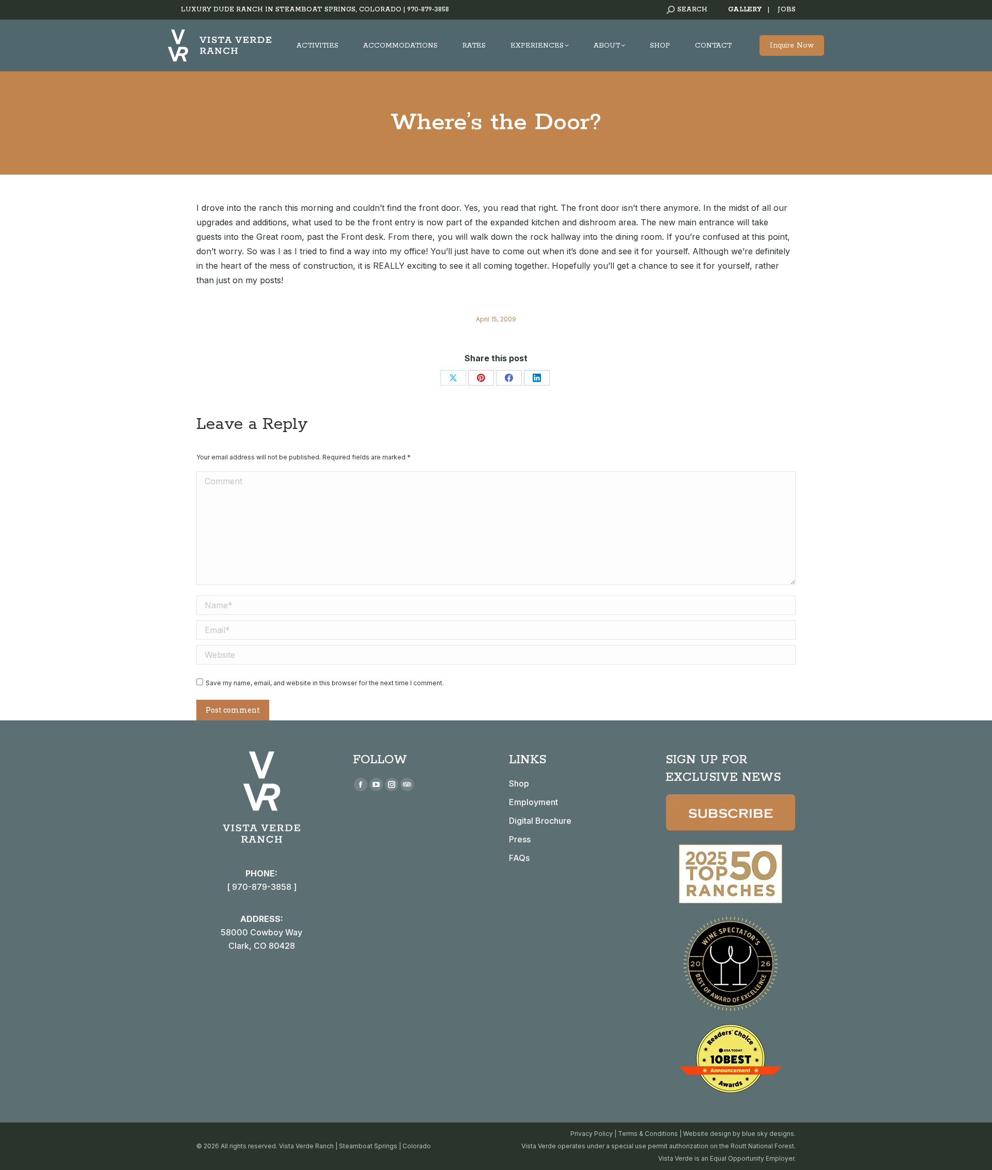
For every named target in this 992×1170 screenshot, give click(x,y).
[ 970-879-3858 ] (262, 887)
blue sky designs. (769, 1133)
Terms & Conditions (648, 1133)
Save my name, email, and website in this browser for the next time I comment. (325, 683)
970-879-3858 (428, 9)
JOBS (787, 9)
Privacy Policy (591, 1133)
